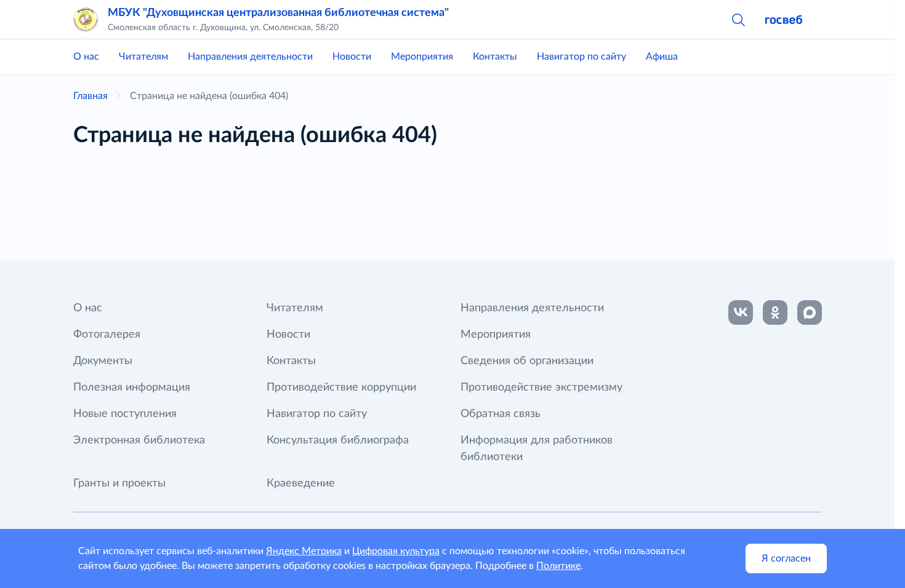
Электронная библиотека (139, 440)
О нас (86, 57)
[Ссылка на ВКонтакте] (740, 312)
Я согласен (786, 558)
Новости (351, 57)
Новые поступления (125, 413)
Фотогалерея (106, 334)
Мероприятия (422, 57)
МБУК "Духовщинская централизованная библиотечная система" (278, 12)
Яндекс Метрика (304, 551)
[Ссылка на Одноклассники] (775, 312)
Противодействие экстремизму (541, 387)
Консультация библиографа (338, 440)
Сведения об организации (527, 361)
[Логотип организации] (85, 19)
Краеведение (301, 483)
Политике (558, 566)
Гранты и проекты (119, 483)
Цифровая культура (396, 551)
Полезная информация (131, 387)
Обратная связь (501, 413)
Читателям (143, 57)
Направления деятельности (250, 57)
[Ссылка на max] (809, 312)
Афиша (662, 57)
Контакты (495, 57)
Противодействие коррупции (341, 387)
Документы (102, 361)
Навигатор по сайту (581, 57)
